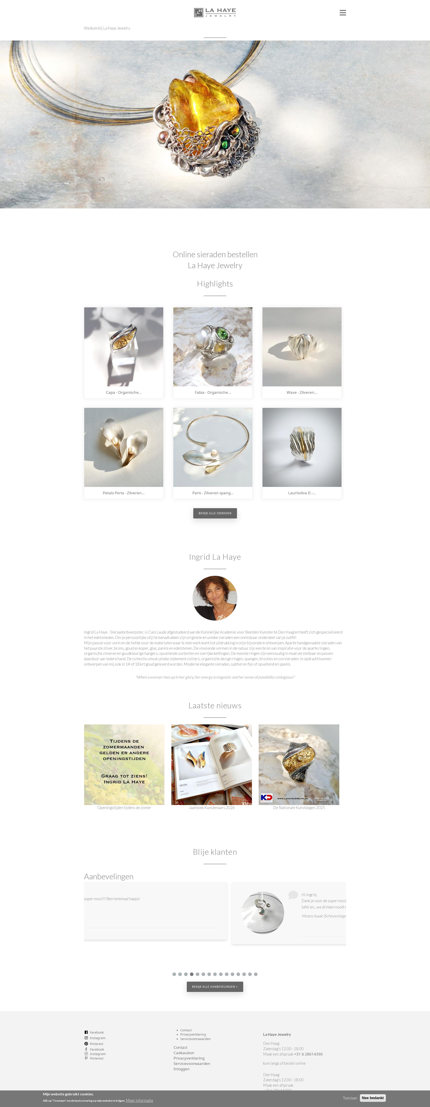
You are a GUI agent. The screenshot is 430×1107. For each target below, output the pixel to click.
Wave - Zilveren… (302, 392)
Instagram (97, 1038)
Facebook (97, 1032)
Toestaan (350, 1098)
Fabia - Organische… (213, 392)
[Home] (215, 10)
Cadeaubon (184, 1052)
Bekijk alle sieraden (215, 513)
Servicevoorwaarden (195, 1039)
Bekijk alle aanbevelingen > (215, 987)
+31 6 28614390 (308, 1054)
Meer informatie (139, 1100)
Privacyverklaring (193, 1034)
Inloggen (182, 1068)
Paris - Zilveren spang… (212, 492)
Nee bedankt (373, 1098)
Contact (186, 1030)
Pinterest (96, 1044)
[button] (174, 974)
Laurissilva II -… (302, 492)
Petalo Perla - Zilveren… (123, 492)
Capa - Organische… (124, 392)
